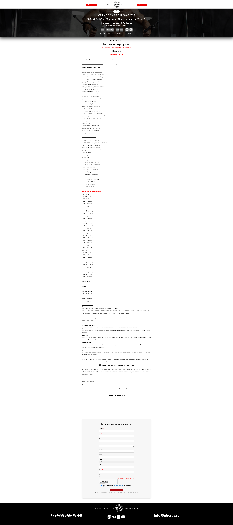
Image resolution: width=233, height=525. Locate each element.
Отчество (101, 438)
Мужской (102, 477)
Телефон (101, 449)
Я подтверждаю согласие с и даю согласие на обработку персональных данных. (116, 486)
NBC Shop (109, 4)
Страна (100, 459)
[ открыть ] (123, 40)
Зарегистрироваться (116, 490)
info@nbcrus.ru (167, 515)
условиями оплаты (118, 485)
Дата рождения (102, 444)
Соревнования (124, 4)
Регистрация (142, 4)
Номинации (132, 4)
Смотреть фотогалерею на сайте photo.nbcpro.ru (116, 47)
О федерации (102, 4)
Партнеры (112, 508)
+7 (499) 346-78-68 (66, 515)
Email (100, 454)
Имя (100, 433)
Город (100, 464)
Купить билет (91, 4)
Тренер (100, 469)
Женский (109, 477)
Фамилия (101, 428)
